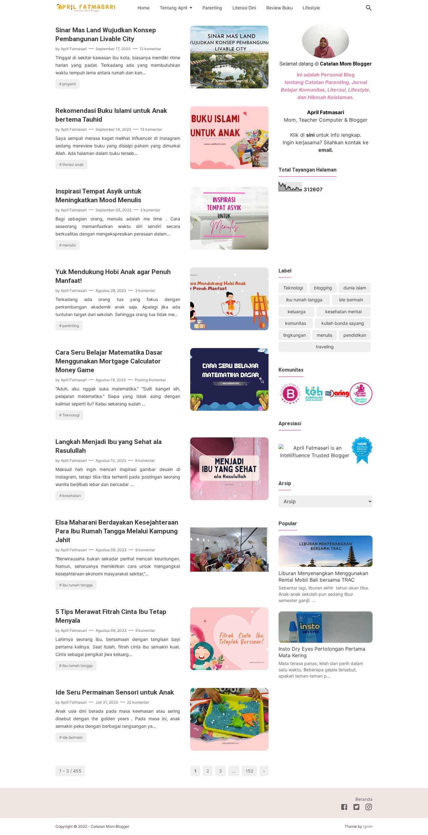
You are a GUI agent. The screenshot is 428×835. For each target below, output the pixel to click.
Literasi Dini (244, 7)
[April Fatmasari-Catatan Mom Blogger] (86, 7)
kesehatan (71, 495)
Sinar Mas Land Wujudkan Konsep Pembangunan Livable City (105, 34)
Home (143, 7)
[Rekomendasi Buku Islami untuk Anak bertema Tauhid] (229, 167)
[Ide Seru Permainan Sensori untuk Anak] (229, 749)
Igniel (368, 826)
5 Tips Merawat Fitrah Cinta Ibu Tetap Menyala (110, 616)
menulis (69, 245)
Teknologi (71, 415)
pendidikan (354, 335)
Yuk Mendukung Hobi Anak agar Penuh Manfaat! (113, 276)
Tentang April (173, 7)
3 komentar (145, 290)
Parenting (212, 7)
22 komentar (138, 702)
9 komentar (145, 460)
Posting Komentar (150, 380)
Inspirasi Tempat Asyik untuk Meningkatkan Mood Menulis (98, 196)
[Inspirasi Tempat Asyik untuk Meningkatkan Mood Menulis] (229, 248)
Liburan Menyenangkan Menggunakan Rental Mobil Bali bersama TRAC (323, 576)
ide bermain (72, 737)
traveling (325, 346)
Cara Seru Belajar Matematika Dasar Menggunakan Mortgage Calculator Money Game (109, 361)
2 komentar (150, 210)
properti (69, 84)
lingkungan (294, 335)
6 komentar (145, 549)
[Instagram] (369, 808)
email (324, 150)
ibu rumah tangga (77, 585)
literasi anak (73, 164)
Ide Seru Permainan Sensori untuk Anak (114, 692)
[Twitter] (356, 808)
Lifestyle (311, 7)
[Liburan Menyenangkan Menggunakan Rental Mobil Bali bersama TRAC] (326, 565)
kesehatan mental (343, 311)
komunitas (295, 323)
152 (249, 771)
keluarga (296, 311)
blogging (323, 287)
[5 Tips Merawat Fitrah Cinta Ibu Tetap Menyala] (229, 668)
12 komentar (150, 48)
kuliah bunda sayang (342, 323)
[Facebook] (344, 808)
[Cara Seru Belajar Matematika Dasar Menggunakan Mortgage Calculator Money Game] (229, 409)
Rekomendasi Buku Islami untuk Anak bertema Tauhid (111, 115)
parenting (70, 325)
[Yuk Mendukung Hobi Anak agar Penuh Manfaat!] (229, 328)
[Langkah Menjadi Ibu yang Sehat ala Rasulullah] (229, 498)
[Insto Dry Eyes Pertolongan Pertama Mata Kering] (326, 641)
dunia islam (354, 287)
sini (310, 135)
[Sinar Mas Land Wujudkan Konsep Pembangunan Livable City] (229, 86)
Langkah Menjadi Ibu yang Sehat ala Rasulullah (108, 446)
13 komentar (151, 129)
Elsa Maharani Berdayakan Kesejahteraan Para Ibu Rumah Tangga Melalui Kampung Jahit (116, 531)
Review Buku (279, 7)
